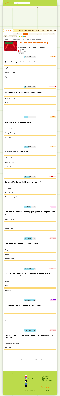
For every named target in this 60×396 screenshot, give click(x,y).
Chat (55, 30)
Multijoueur (31, 30)
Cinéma (25, 33)
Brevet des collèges (46, 382)
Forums (43, 30)
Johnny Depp (9, 128)
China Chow (9, 228)
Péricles (7, 281)
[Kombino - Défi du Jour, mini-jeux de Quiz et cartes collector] (22, 36)
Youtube (30, 376)
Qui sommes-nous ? (46, 375)
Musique (40, 33)
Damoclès (8, 290)
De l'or (7, 254)
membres (27, 7)
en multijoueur (36, 7)
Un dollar (8, 352)
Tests (25, 30)
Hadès (7, 286)
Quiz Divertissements (17, 39)
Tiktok (29, 381)
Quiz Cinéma (26, 39)
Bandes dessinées (13, 36)
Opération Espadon (11, 77)
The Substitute (9, 107)
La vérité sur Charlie (11, 98)
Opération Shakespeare (12, 68)
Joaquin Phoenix (10, 137)
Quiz (10, 39)
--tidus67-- (53, 45)
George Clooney (10, 133)
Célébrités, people (18, 33)
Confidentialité (45, 378)
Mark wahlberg (21, 53)
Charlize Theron (10, 158)
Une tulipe (8, 347)
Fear (6, 102)
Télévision (46, 33)
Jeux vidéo (52, 33)
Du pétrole (8, 250)
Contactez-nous (45, 384)
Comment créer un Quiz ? (47, 380)
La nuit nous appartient (12, 197)
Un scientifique (9, 258)
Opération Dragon (10, 72)
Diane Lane (8, 224)
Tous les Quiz (8, 30)
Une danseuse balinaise (12, 343)
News (20, 30)
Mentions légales (45, 376)
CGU (43, 377)
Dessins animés (33, 33)
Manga (5, 36)
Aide (43, 379)
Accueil (6, 39)
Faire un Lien (44, 381)
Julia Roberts (9, 166)
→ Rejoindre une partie (49, 7)
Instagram (30, 378)
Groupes (49, 30)
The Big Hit (8, 188)
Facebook (30, 384)
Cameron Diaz (9, 162)
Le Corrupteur (9, 192)
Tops (37, 30)
